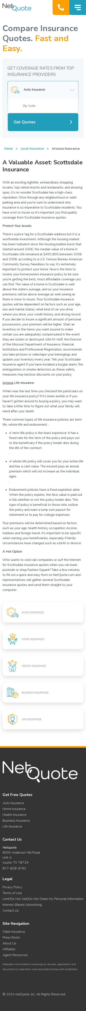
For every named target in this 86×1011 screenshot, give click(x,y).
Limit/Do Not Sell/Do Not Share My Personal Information (43, 899)
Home (8, 149)
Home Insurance (14, 809)
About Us (9, 943)
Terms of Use (12, 893)
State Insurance (14, 931)
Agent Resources (15, 955)
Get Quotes (24, 122)
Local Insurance (32, 149)
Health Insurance (15, 814)
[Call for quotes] (62, 7)
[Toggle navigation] (77, 7)
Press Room (11, 937)
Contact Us (11, 910)
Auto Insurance (13, 803)
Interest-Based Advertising (22, 904)
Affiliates (9, 949)
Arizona (8, 383)
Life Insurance (12, 826)
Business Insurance (16, 820)
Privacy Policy (12, 887)
